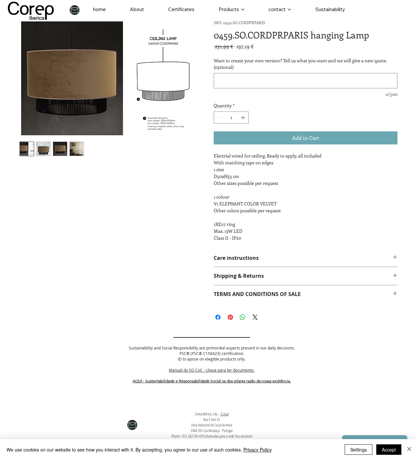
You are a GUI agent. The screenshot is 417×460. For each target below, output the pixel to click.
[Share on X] (255, 317)
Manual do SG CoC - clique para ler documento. (211, 370)
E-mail (225, 414)
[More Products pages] (242, 9)
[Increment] (243, 117)
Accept (389, 449)
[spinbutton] (231, 117)
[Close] (409, 449)
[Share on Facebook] (218, 317)
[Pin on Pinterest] (230, 317)
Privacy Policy (257, 449)
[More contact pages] (289, 9)
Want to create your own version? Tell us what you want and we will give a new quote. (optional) (300, 63)
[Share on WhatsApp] (243, 317)
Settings (358, 449)
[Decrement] (219, 117)
